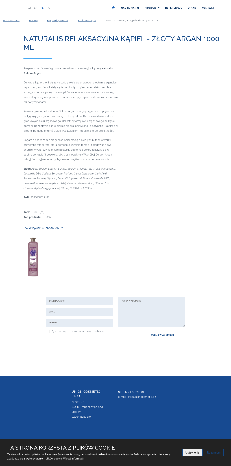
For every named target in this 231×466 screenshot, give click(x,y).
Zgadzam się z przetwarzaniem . (79, 331)
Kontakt (208, 8)
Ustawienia (192, 452)
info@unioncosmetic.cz (141, 396)
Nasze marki (130, 8)
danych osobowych (95, 331)
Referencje (173, 8)
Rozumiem (214, 452)
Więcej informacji (73, 458)
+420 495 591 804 (133, 392)
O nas (192, 8)
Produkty (152, 8)
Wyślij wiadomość (162, 335)
